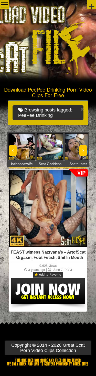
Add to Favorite (49, 274)
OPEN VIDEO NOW (16, 146)
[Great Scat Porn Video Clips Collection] (48, 42)
